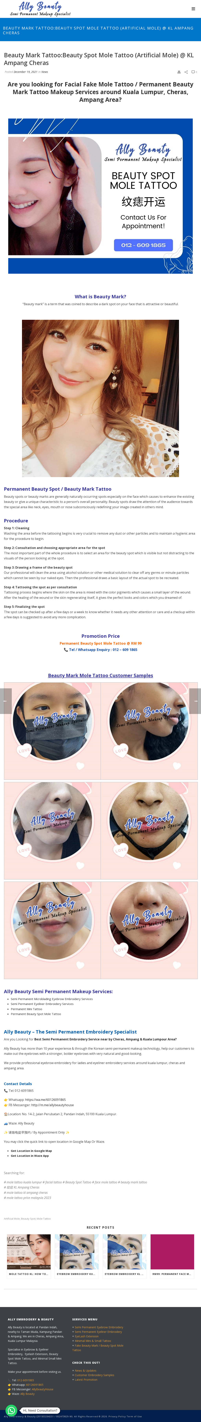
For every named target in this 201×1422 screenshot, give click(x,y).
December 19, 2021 (25, 72)
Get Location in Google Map (31, 1151)
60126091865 (34, 1385)
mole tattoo (44, 1218)
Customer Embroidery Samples (94, 1375)
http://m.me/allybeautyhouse (52, 1105)
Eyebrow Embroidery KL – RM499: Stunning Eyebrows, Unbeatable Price (125, 1274)
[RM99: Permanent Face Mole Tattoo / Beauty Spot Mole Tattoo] (172, 1251)
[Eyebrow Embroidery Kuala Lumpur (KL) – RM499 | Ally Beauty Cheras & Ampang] (77, 1251)
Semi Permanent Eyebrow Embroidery (99, 1327)
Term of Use (134, 1416)
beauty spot (28, 1218)
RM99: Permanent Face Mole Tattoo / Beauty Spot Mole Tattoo (173, 1274)
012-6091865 (25, 1380)
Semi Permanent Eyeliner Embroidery (98, 1332)
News (44, 72)
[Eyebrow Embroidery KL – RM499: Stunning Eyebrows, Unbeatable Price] (124, 1251)
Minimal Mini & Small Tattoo (93, 1341)
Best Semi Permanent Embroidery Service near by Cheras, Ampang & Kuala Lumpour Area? (105, 1039)
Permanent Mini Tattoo (26, 1009)
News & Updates (85, 1370)
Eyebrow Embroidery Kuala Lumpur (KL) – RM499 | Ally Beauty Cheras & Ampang (78, 1274)
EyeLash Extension (87, 1336)
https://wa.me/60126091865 (45, 1100)
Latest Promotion (86, 1379)
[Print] (179, 71)
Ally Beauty (27, 1394)
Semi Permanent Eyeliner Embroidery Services (42, 1004)
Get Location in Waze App (30, 1156)
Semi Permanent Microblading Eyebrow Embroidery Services (52, 999)
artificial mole (12, 1218)
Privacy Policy (117, 1416)
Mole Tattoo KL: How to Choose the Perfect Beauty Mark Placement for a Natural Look (30, 1274)
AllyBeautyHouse (42, 1389)
